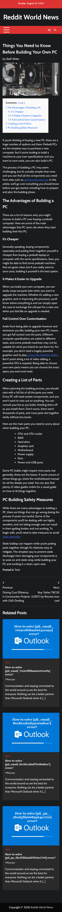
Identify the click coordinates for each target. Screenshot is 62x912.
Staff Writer (12, 59)
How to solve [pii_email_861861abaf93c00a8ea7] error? (27, 764)
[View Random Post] (49, 30)
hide (21, 103)
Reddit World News (31, 17)
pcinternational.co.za (36, 179)
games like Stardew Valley (42, 355)
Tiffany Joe (10, 679)
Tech (17, 569)
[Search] (55, 30)
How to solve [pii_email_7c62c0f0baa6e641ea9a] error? (27, 670)
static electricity (11, 536)
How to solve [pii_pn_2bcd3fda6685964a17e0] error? (30, 856)
